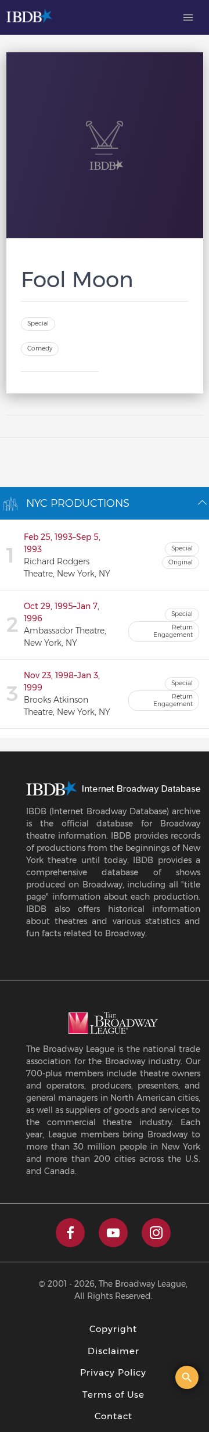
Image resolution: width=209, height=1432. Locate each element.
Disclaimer (113, 1350)
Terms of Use (113, 1394)
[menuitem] (188, 17)
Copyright (113, 1328)
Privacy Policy (113, 1372)
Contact (113, 1416)
